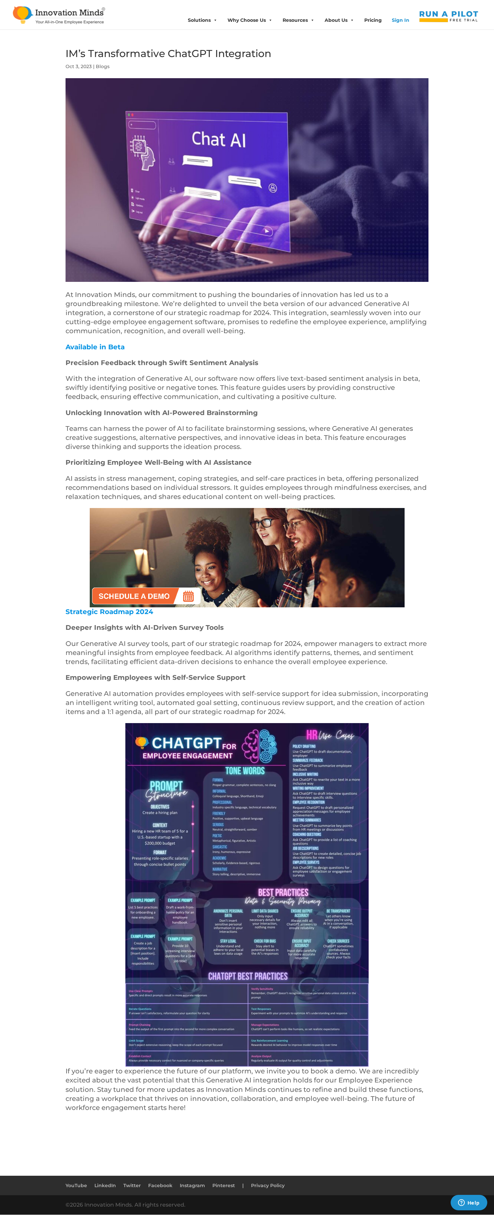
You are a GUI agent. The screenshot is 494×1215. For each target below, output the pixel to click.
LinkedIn (105, 1185)
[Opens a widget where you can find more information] (468, 1203)
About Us (336, 20)
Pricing (373, 20)
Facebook (160, 1185)
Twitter (132, 1185)
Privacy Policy (268, 1185)
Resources (295, 20)
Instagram (192, 1185)
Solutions (199, 20)
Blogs (103, 66)
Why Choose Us (247, 20)
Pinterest (223, 1185)
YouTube (76, 1185)
